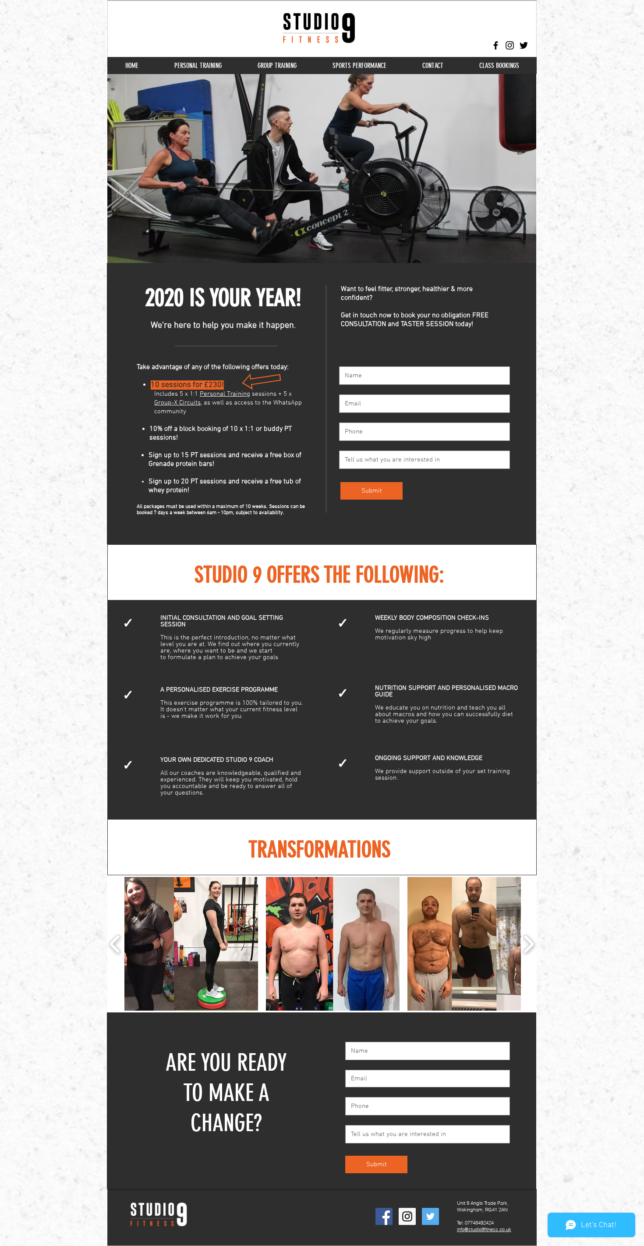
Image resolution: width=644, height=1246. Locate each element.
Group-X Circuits (177, 403)
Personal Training (225, 394)
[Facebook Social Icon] (384, 1216)
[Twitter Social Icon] (430, 1216)
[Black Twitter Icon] (523, 45)
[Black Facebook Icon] (495, 45)
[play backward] (115, 944)
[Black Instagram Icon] (509, 45)
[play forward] (528, 944)
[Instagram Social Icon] (407, 1216)
